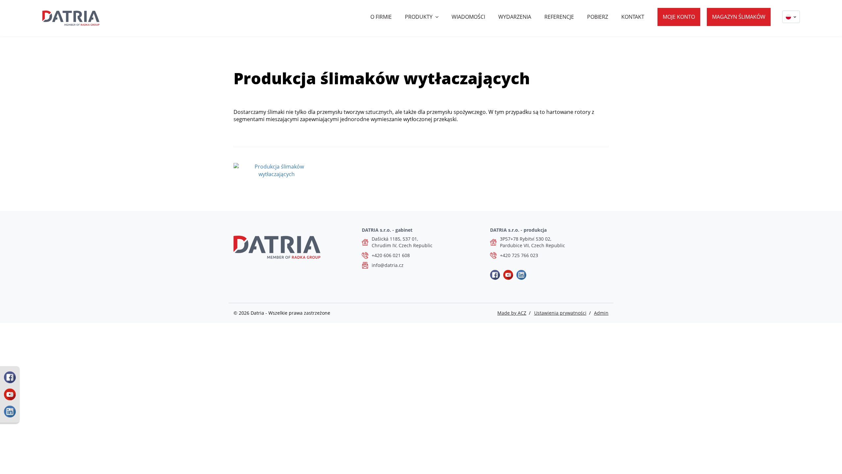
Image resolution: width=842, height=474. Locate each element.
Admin (601, 313)
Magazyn (738, 16)
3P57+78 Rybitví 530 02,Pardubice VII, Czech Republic (532, 242)
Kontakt (632, 16)
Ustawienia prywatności (560, 313)
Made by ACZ (511, 313)
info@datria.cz (388, 265)
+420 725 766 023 (519, 255)
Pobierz (597, 16)
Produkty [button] (419, 16)
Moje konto (679, 16)
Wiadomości (468, 16)
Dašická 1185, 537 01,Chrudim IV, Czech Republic (402, 242)
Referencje (559, 16)
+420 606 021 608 (391, 255)
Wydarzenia (514, 16)
